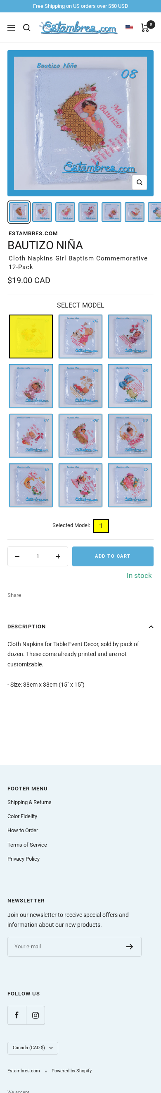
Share (14, 595)
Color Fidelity (22, 816)
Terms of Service (27, 845)
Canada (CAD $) (29, 1047)
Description (26, 626)
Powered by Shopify (72, 1071)
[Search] (27, 27)
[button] (133, 28)
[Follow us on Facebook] (16, 1015)
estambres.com (33, 233)
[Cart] (145, 28)
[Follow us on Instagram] (35, 1015)
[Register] (129, 947)
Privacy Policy (23, 859)
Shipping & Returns (29, 802)
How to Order (22, 830)
